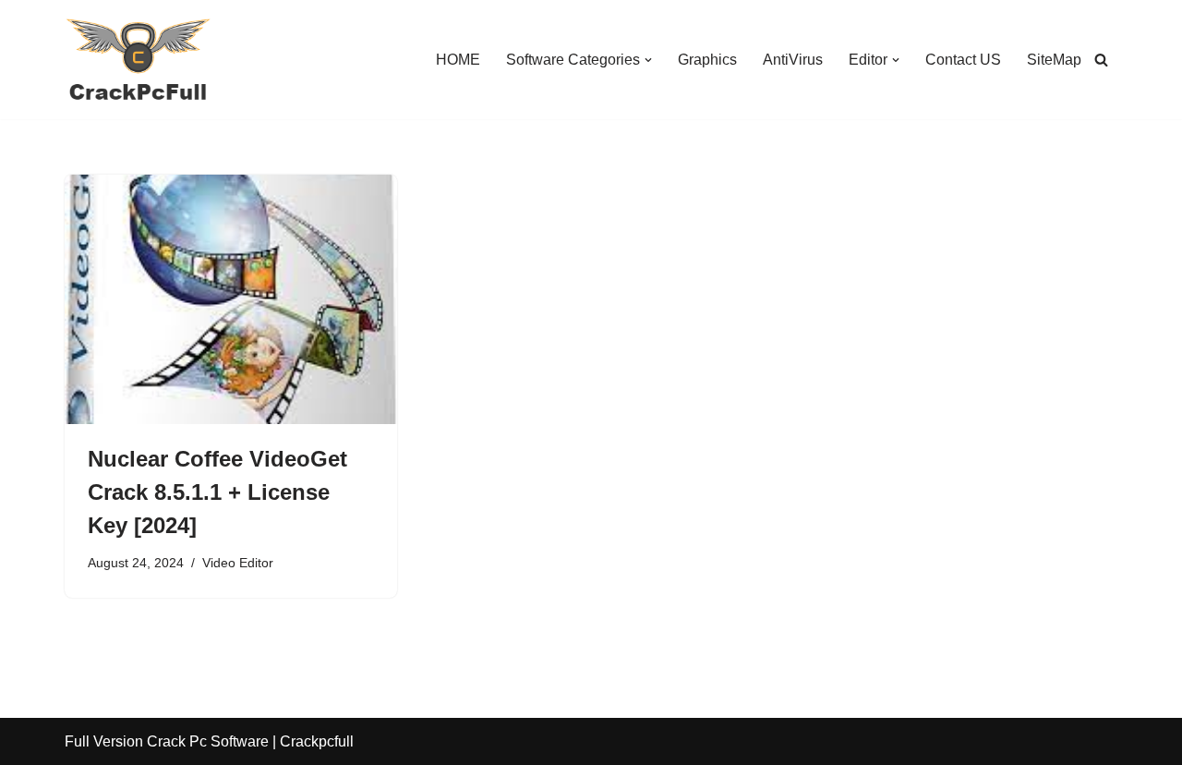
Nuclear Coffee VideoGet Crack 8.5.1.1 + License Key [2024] (217, 492)
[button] (648, 60)
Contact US (963, 59)
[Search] (1101, 60)
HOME (458, 59)
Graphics (707, 59)
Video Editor (237, 562)
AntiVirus (793, 59)
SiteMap (1054, 59)
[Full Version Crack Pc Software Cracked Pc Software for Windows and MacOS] (138, 60)
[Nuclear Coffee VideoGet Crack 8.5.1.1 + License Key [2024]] (231, 299)
